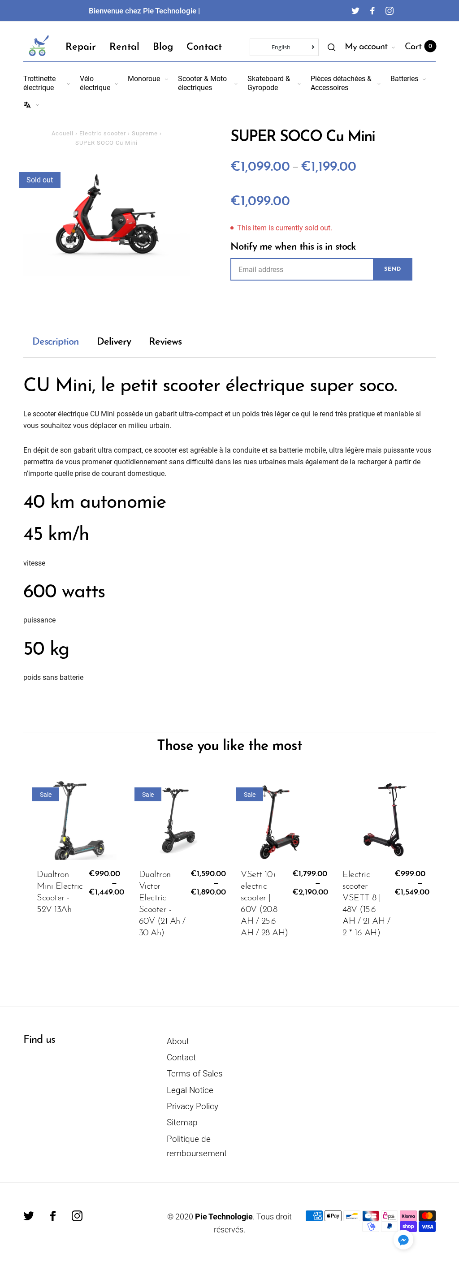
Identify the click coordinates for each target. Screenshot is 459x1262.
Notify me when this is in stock (292, 247)
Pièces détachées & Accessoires (341, 82)
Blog (163, 47)
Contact (204, 47)
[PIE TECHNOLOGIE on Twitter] (355, 11)
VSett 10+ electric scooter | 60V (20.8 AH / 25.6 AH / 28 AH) (264, 904)
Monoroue (144, 78)
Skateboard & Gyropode (268, 82)
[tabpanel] (106, 218)
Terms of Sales (195, 1073)
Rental (124, 47)
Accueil (63, 133)
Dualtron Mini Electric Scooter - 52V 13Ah (60, 892)
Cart (418, 47)
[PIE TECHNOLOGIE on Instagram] (389, 11)
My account (366, 47)
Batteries (404, 78)
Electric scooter (102, 133)
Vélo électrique (95, 82)
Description (55, 342)
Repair (80, 47)
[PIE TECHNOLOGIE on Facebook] (372, 11)
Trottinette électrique (39, 82)
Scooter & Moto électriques (202, 82)
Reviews (165, 342)
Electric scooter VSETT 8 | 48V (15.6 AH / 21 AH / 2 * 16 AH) (366, 904)
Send (392, 269)
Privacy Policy (192, 1106)
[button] (403, 1239)
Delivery (114, 342)
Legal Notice (190, 1090)
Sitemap (182, 1122)
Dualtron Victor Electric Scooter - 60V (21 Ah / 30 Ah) (162, 904)
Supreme (145, 133)
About (178, 1041)
